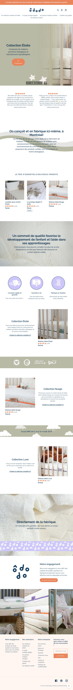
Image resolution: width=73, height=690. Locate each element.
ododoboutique (48, 685)
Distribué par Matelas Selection (60, 685)
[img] (20, 94)
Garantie (40, 653)
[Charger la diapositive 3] (35, 83)
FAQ (39, 658)
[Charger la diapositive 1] (31, 83)
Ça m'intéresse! (18, 62)
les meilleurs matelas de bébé (26, 646)
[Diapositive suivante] (40, 83)
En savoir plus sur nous (49, 580)
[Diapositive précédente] (28, 83)
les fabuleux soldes (28, 666)
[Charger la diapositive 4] (37, 83)
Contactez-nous (43, 655)
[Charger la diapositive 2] (33, 83)
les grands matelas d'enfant (25, 657)
